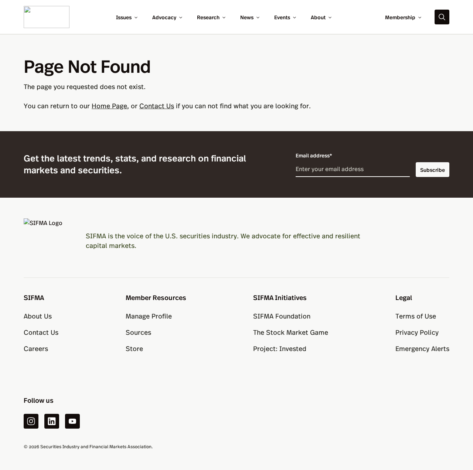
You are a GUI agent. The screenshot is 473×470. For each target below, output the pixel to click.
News (246, 17)
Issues (124, 17)
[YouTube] (72, 421)
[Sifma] (46, 16)
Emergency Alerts (422, 348)
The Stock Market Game (290, 332)
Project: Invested (279, 348)
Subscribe (432, 169)
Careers (36, 348)
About (318, 17)
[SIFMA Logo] (46, 240)
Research (208, 17)
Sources (138, 332)
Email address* (314, 155)
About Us (38, 315)
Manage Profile (149, 315)
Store (134, 348)
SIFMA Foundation (281, 315)
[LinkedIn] (51, 421)
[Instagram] (31, 421)
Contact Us (156, 105)
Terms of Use (415, 315)
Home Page (109, 105)
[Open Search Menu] (442, 17)
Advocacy (164, 17)
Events (282, 17)
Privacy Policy (417, 332)
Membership (400, 17)
